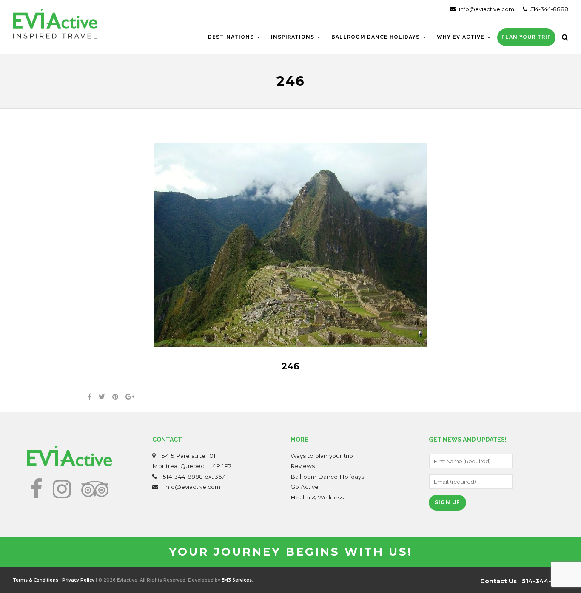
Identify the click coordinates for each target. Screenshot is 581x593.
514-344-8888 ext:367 (194, 476)
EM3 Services (237, 580)
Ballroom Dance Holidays (327, 476)
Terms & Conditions (35, 580)
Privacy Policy (78, 580)
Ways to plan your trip (321, 455)
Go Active (304, 486)
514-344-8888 (548, 9)
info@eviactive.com (486, 9)
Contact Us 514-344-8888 (524, 581)
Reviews (302, 465)
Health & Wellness (317, 497)
